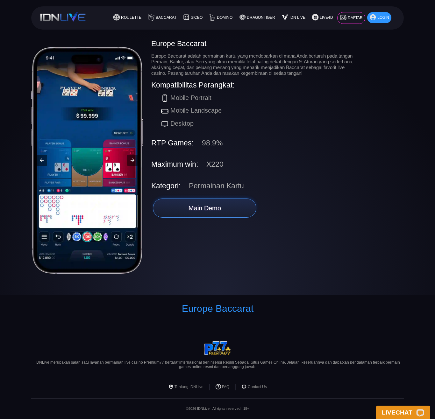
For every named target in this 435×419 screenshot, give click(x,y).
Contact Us (257, 387)
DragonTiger (261, 17)
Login (383, 17)
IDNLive (203, 408)
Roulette (131, 17)
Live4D (326, 17)
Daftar (355, 18)
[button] (41, 160)
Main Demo (205, 208)
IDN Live (297, 17)
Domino (224, 17)
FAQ (225, 387)
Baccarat (166, 17)
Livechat (397, 412)
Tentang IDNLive (189, 387)
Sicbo (197, 17)
